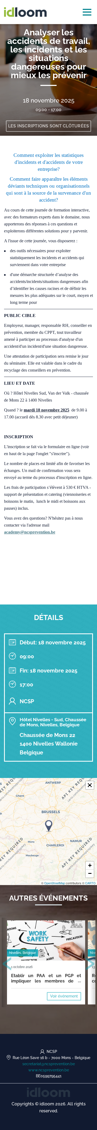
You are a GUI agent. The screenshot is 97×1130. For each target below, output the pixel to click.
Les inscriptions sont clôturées (48, 126)
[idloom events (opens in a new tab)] (48, 1091)
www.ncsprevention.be (48, 1070)
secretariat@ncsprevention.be (48, 1064)
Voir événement (64, 996)
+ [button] (90, 865)
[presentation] (7, 964)
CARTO (90, 883)
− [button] (90, 873)
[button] (90, 785)
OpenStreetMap (54, 883)
